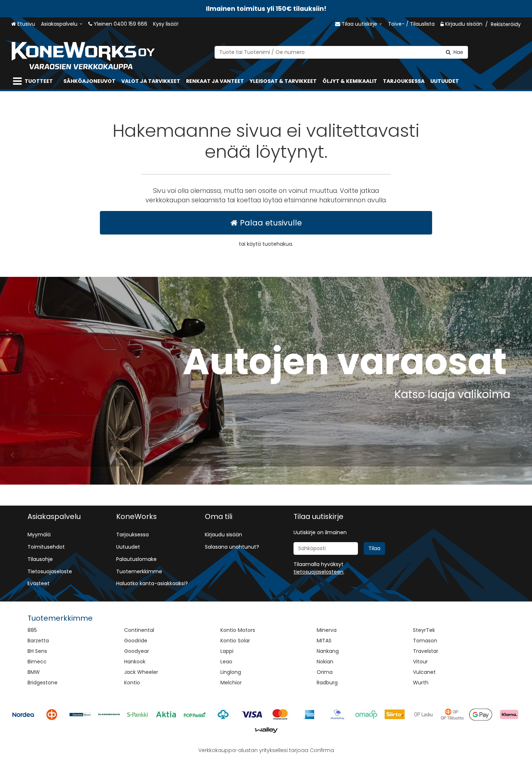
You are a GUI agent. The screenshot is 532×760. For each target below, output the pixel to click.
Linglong (230, 672)
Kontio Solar (235, 640)
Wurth (420, 682)
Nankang (328, 651)
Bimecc (37, 661)
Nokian (325, 661)
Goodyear (136, 651)
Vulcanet (424, 672)
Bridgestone (43, 682)
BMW (34, 672)
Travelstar (425, 651)
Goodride (135, 640)
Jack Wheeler (141, 672)
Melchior (231, 682)
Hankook (134, 661)
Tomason (425, 640)
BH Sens (37, 651)
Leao (226, 661)
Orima (325, 672)
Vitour (420, 661)
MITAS (324, 640)
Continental (139, 630)
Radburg (327, 682)
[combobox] (341, 52)
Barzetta (38, 640)
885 (32, 630)
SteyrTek (424, 630)
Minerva (327, 630)
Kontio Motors (237, 630)
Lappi (226, 651)
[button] (318, 571)
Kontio (132, 682)
